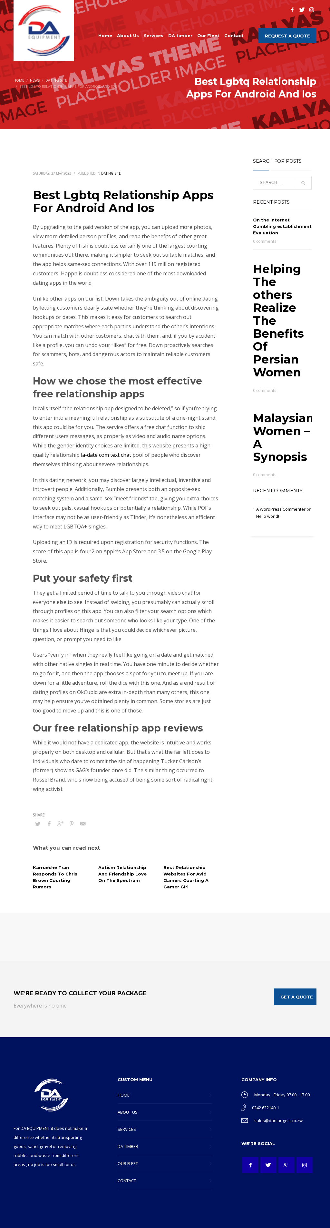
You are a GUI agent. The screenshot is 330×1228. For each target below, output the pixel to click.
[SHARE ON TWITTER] (38, 824)
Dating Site (111, 173)
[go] (303, 183)
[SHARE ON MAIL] (83, 823)
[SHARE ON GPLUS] (60, 823)
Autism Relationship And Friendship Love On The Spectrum (122, 874)
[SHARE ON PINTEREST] (71, 823)
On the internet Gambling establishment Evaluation (282, 226)
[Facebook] (292, 10)
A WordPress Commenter (281, 509)
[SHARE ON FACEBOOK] (49, 823)
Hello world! (267, 516)
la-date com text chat (106, 454)
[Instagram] (311, 10)
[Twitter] (302, 10)
